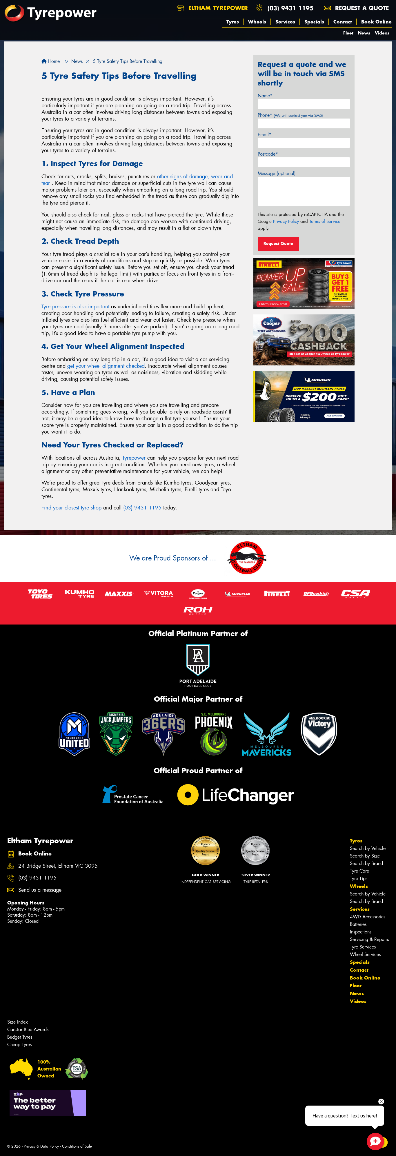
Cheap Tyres (19, 1045)
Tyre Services (363, 947)
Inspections (360, 932)
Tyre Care (359, 871)
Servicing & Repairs (369, 939)
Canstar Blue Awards (27, 1029)
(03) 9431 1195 (290, 8)
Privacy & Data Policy (41, 1146)
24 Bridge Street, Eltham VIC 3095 (58, 866)
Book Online (376, 22)
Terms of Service (324, 221)
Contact (342, 22)
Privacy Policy (286, 221)
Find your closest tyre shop (71, 507)
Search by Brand (366, 863)
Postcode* (268, 154)
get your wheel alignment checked (106, 366)
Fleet (348, 33)
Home (53, 61)
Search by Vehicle (368, 848)
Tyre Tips (358, 878)
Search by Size (365, 856)
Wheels (257, 22)
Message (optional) (277, 173)
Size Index (17, 1022)
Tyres (232, 22)
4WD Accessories (367, 917)
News (364, 33)
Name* (265, 96)
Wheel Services (365, 954)
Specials (314, 22)
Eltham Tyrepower (217, 8)
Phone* (290, 115)
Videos (382, 33)
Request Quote (278, 243)
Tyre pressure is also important (75, 306)
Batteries (358, 924)
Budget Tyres (19, 1037)
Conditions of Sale (77, 1146)
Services (285, 22)
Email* (264, 135)
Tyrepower (134, 457)
